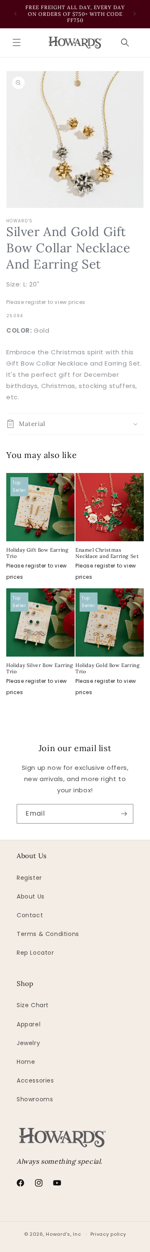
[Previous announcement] (15, 14)
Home (26, 1062)
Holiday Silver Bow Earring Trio (39, 668)
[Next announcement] (134, 14)
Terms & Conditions (48, 934)
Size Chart (33, 1005)
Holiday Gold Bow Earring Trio (107, 668)
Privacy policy (108, 1234)
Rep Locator (35, 952)
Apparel (28, 1024)
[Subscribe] (124, 814)
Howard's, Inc (63, 1234)
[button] (17, 42)
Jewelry (28, 1043)
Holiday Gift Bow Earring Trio (37, 553)
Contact (30, 915)
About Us (31, 896)
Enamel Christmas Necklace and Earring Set (107, 553)
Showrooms (35, 1099)
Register (29, 878)
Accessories (35, 1080)
